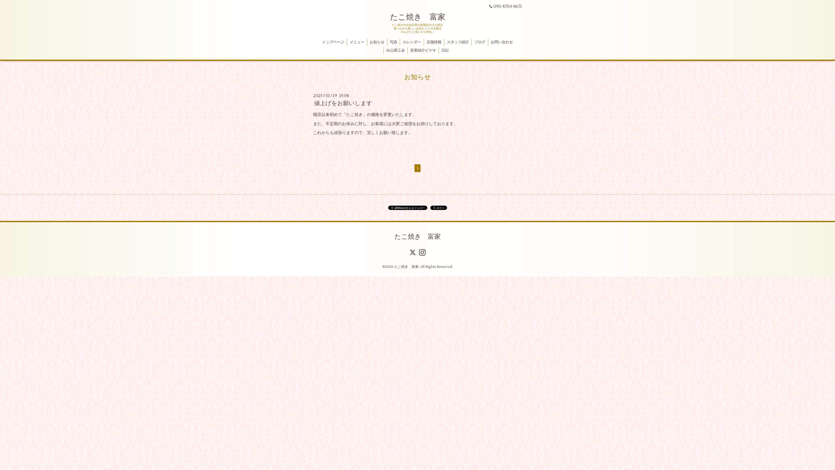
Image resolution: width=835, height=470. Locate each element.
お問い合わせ (502, 42)
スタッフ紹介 (458, 42)
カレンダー (412, 42)
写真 (393, 42)
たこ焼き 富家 (417, 17)
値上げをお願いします (343, 103)
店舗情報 (434, 42)
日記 (445, 50)
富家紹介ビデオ (423, 50)
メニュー (357, 42)
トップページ (333, 42)
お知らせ (377, 42)
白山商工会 (395, 50)
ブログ (479, 42)
